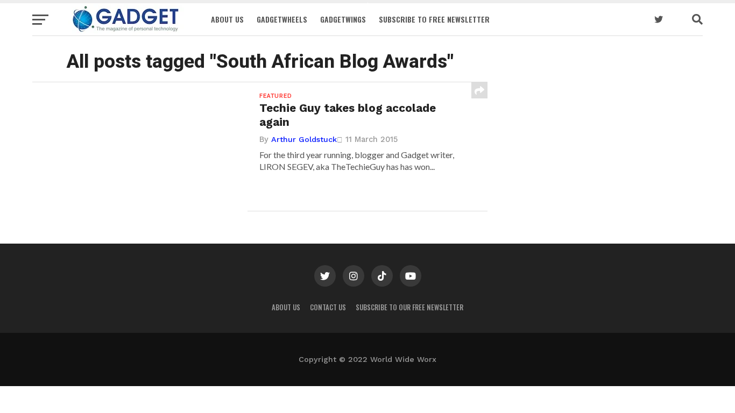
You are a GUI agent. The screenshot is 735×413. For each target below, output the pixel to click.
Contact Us (328, 307)
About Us (227, 19)
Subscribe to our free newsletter (409, 307)
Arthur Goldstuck (304, 139)
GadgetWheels (282, 19)
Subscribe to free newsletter (434, 19)
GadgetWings (343, 19)
